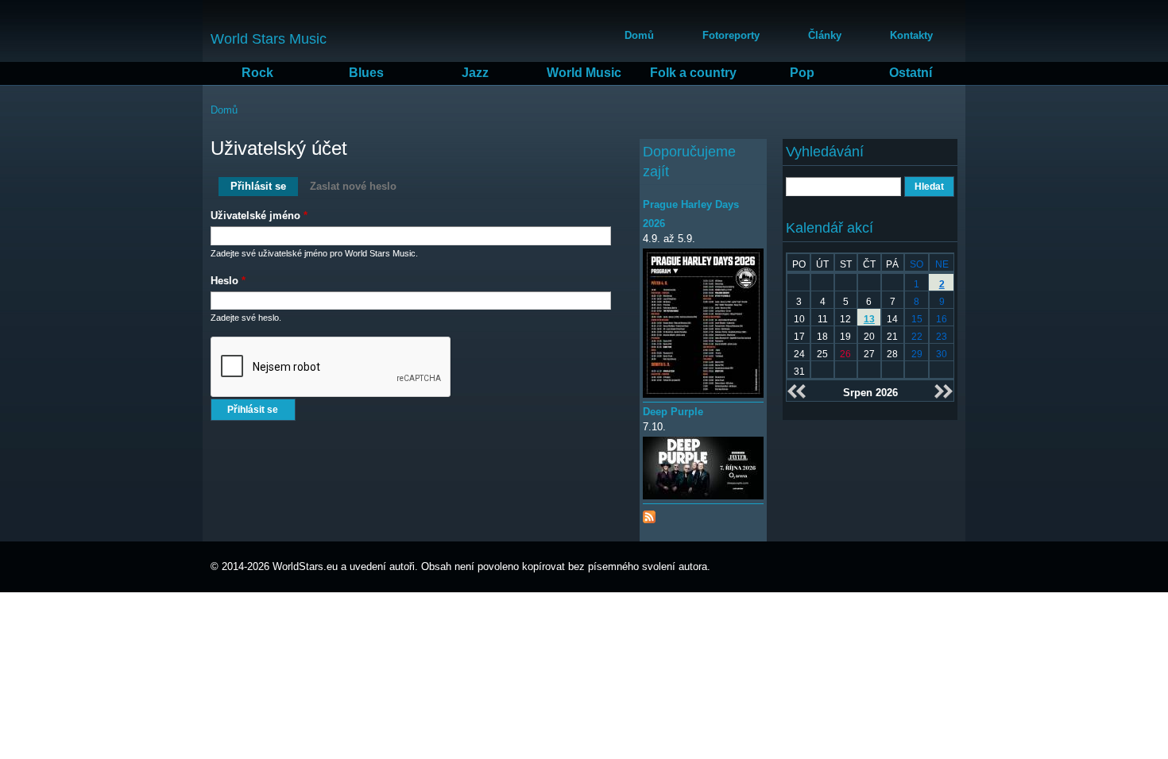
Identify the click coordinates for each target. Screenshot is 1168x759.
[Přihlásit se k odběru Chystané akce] (649, 513)
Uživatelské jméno (259, 216)
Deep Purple (673, 412)
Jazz (475, 72)
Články (824, 35)
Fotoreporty (731, 35)
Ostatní (910, 72)
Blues (366, 72)
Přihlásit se (264, 186)
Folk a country (693, 72)
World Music (584, 72)
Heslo (228, 281)
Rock (257, 72)
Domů (639, 35)
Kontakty (911, 35)
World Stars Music (269, 39)
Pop (802, 72)
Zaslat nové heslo (353, 186)
